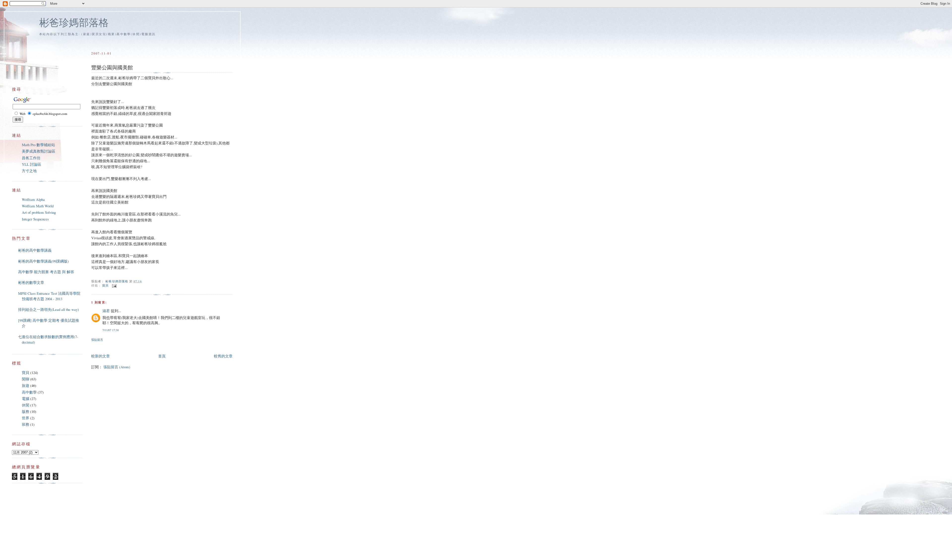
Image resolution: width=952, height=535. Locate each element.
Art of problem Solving (39, 212)
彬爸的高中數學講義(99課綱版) (43, 261)
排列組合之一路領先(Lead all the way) (48, 309)
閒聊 (25, 378)
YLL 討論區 (31, 164)
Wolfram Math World (38, 205)
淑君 (106, 310)
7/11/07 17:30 (110, 330)
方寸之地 (29, 170)
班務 (25, 424)
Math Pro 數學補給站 (38, 144)
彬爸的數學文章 (31, 282)
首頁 (162, 355)
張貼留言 (97, 340)
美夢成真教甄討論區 (38, 151)
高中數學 (29, 392)
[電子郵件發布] (114, 285)
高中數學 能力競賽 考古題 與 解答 (46, 271)
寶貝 (105, 285)
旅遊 (25, 385)
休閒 (25, 404)
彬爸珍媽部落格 (74, 22)
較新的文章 (100, 355)
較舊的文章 (223, 355)
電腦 (25, 398)
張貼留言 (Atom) (116, 366)
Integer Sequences (35, 218)
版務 (25, 411)
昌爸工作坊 (31, 157)
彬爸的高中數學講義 (35, 250)
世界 (25, 417)
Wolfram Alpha (33, 199)
